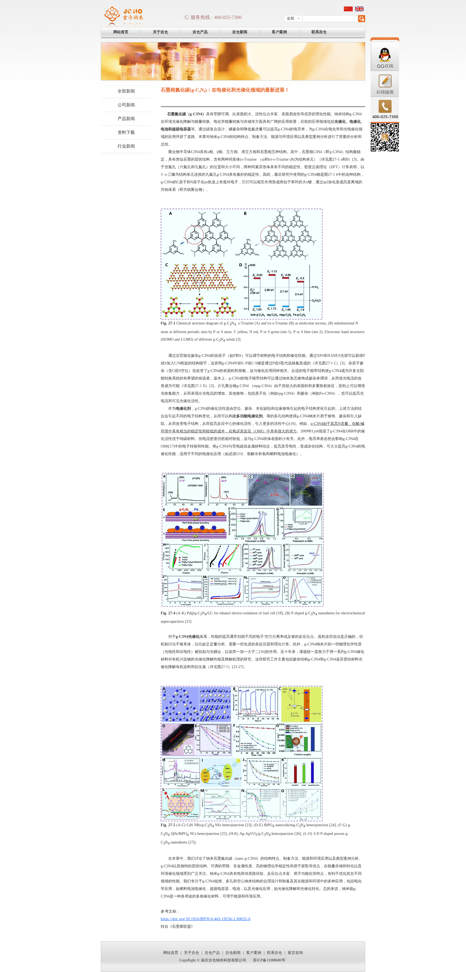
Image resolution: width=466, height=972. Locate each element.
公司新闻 (126, 105)
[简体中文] (348, 10)
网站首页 (120, 32)
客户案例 (279, 32)
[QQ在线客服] (385, 70)
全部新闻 (126, 91)
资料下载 (126, 132)
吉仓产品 (200, 32)
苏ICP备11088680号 (269, 960)
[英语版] (359, 10)
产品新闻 (126, 118)
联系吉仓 (319, 32)
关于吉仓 (160, 32)
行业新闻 (126, 146)
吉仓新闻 (239, 32)
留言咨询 (295, 953)
